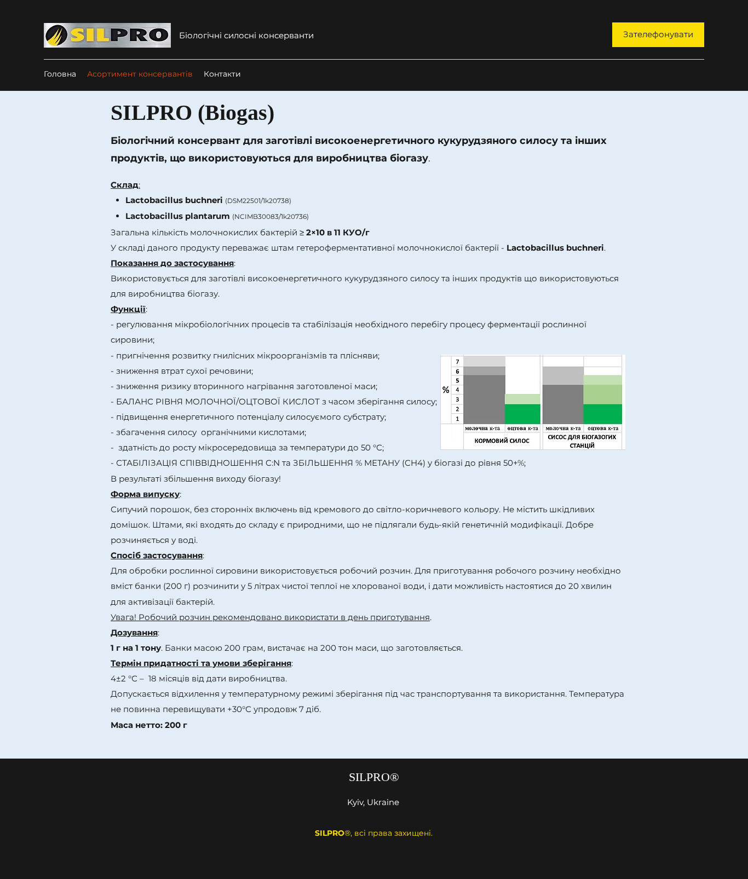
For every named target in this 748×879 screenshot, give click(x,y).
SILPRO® (374, 777)
